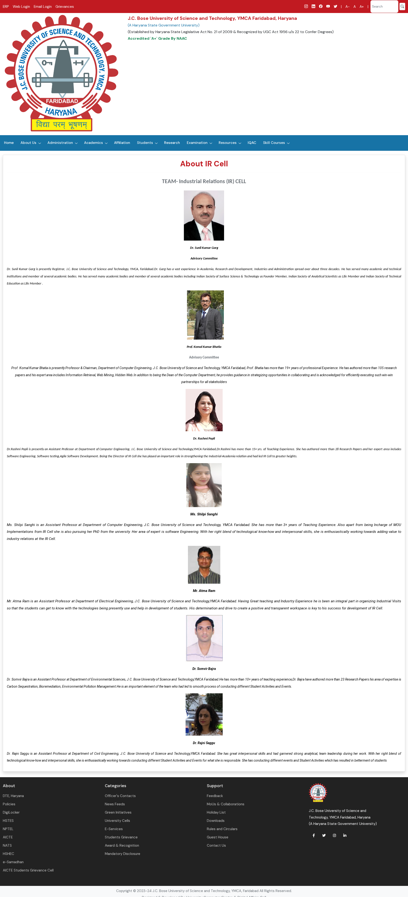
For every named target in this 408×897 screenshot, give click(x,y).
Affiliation (122, 142)
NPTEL (8, 829)
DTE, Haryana (13, 796)
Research (172, 142)
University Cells (117, 820)
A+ (362, 6)
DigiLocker (11, 812)
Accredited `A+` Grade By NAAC (157, 38)
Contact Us (216, 845)
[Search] (402, 6)
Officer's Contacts (120, 796)
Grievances (64, 6)
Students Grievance (121, 837)
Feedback (215, 796)
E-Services (114, 829)
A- (347, 6)
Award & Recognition (122, 845)
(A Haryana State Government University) (164, 25)
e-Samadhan (13, 862)
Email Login (43, 6)
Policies (9, 804)
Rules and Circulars (222, 829)
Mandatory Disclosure (122, 853)
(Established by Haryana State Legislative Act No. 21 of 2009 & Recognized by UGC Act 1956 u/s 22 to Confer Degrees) (231, 31)
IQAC (252, 142)
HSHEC (8, 853)
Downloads (216, 820)
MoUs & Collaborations (225, 804)
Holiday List (216, 812)
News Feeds (115, 804)
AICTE (8, 837)
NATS (7, 845)
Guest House (217, 837)
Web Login (21, 6)
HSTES (8, 820)
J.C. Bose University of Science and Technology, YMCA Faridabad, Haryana (212, 18)
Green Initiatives (118, 812)
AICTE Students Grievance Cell (28, 870)
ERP (6, 6)
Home (9, 142)
